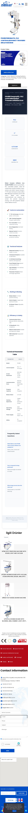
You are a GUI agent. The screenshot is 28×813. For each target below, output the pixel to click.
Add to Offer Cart (9, 72)
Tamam (14, 811)
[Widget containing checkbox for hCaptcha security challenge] (11, 744)
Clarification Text (17, 739)
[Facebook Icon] (16, 800)
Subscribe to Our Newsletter (7, 789)
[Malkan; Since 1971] (7, 4)
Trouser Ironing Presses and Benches (13, 78)
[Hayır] (22, 808)
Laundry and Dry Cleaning (8, 78)
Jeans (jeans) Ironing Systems (16, 76)
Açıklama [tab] (14, 85)
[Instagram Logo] (19, 800)
